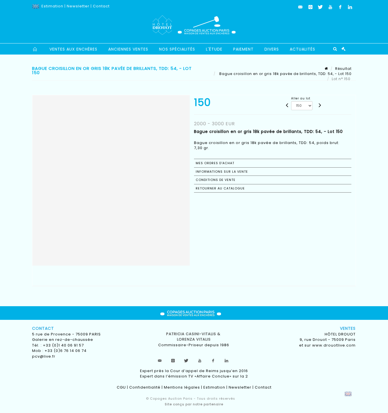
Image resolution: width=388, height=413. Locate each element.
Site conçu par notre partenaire (194, 404)
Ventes (348, 328)
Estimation (52, 6)
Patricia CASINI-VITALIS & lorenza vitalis (194, 336)
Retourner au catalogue (220, 188)
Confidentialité (144, 387)
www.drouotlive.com (334, 345)
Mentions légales (182, 387)
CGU (121, 387)
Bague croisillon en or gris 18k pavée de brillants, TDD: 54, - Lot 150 (285, 73)
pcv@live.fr (43, 356)
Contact (101, 6)
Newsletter (78, 6)
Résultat (343, 68)
